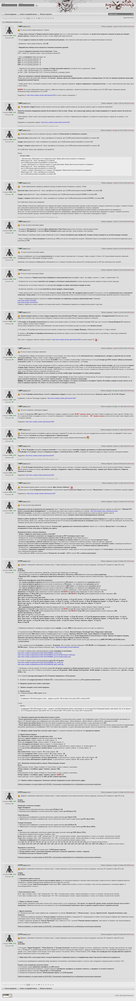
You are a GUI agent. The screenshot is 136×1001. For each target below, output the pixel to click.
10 (24, 18)
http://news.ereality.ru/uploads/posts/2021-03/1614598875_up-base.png (40, 653)
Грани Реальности (128, 995)
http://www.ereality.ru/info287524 (28, 302)
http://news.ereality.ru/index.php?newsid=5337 (41, 493)
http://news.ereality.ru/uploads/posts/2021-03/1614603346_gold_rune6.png (40, 664)
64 (50, 18)
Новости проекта (46, 14)
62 (46, 18)
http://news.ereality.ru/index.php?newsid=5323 (66, 339)
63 (48, 18)
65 (53, 18)
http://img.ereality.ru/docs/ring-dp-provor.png (104, 511)
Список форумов (10, 14)
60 (41, 18)
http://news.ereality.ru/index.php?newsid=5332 (40, 475)
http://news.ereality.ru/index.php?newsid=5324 (61, 398)
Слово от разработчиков (28, 14)
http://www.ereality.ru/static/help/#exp (67, 647)
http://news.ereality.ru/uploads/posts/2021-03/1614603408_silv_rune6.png (40, 662)
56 (32, 18)
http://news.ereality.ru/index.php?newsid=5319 (41, 95)
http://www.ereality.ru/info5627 (27, 300)
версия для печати (129, 17)
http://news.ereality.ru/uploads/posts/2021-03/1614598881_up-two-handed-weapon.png (44, 657)
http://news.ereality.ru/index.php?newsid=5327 (40, 455)
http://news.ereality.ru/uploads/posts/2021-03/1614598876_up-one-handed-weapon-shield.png (46, 655)
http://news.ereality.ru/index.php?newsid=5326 (40, 422)
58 (36, 18)
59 (39, 18)
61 (43, 18)
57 (34, 18)
